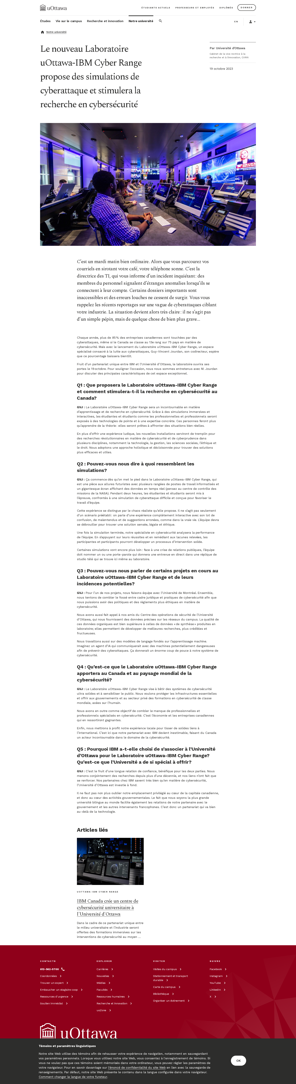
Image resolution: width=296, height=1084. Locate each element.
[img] (53, 7)
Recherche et (112, 1003)
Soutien (51, 1003)
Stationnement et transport (170, 978)
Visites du (165, 969)
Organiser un (169, 1000)
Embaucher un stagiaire (59, 989)
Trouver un (51, 982)
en (236, 21)
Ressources (54, 996)
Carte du (164, 987)
